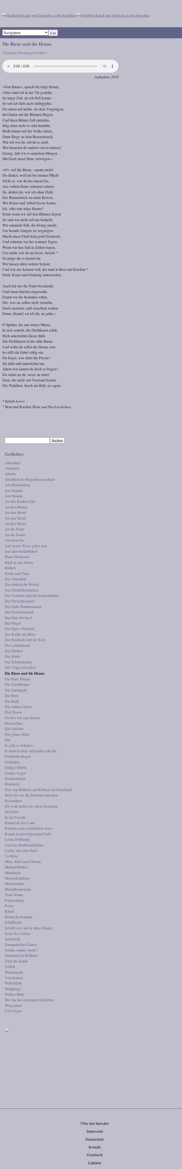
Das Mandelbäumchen (21, 589)
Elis (7, 739)
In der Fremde (15, 817)
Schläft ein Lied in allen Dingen (28, 927)
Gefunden (12, 761)
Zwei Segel (13, 1010)
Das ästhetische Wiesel (22, 584)
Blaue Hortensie (17, 556)
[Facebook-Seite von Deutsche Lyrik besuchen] (39, 14)
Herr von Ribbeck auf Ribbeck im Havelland (38, 789)
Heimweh (12, 783)
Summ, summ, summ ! (21, 949)
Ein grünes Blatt (17, 734)
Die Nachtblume (17, 684)
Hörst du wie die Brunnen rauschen (31, 794)
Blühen (10, 567)
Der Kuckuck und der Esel (25, 639)
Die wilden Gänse (18, 706)
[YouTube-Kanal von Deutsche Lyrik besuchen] (113, 14)
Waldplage (13, 988)
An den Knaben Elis (20, 501)
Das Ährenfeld (16, 578)
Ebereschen (13, 723)
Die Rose (11, 695)
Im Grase (11, 811)
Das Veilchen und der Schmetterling (32, 595)
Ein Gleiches (14, 728)
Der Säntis (12, 656)
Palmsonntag (14, 900)
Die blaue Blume (17, 678)
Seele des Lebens (18, 933)
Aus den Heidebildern (21, 551)
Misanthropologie (18, 889)
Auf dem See (14, 540)
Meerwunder (14, 883)
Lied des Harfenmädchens (24, 844)
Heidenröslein (15, 778)
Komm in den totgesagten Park (28, 833)
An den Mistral (16, 506)
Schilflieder (13, 922)
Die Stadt (12, 701)
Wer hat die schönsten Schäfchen (29, 999)
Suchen (57, 440)
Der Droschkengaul (19, 600)
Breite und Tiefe (17, 573)
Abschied (12, 468)
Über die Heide (16, 961)
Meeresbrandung (17, 878)
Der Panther (14, 650)
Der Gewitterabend (19, 611)
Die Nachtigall (16, 689)
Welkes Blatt (14, 994)
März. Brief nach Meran (23, 861)
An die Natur (14, 528)
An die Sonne (15, 534)
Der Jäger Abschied (19, 628)
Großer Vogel (15, 773)
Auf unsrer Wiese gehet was (26, 545)
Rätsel (9, 911)
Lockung (11, 855)
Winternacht (14, 972)
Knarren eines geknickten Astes (28, 828)
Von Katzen (14, 977)
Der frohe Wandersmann (23, 606)
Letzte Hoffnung (17, 839)
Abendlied (12, 462)
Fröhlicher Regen (18, 756)
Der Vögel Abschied (20, 667)
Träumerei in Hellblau (21, 955)
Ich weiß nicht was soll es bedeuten (31, 806)
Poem (9, 905)
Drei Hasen (13, 711)
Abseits (10, 473)
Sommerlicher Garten (21, 944)
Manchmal (13, 872)
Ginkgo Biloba (16, 767)
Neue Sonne (14, 894)
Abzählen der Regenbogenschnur (30, 479)
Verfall (10, 966)
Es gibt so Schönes (19, 745)
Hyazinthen (13, 800)
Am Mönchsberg (17, 484)
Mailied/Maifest (16, 866)
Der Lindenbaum (17, 645)
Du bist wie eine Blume (22, 717)
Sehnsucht (12, 938)
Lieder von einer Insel (21, 850)
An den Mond (15, 512)
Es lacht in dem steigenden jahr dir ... (32, 750)
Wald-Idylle (13, 983)
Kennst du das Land (20, 822)
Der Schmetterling (18, 661)
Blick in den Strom (19, 562)
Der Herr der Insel (18, 617)
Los (53, 32)
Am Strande (14, 490)
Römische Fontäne (18, 916)
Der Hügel (13, 623)
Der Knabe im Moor (20, 634)
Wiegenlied (13, 1005)
